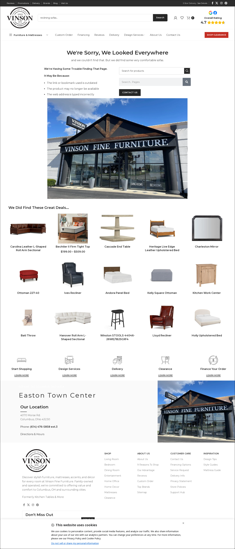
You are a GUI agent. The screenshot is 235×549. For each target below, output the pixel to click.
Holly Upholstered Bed (207, 335)
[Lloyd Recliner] (162, 318)
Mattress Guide (212, 470)
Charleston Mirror (207, 246)
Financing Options (180, 464)
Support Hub (177, 492)
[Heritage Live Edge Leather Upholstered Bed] (162, 229)
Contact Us (176, 459)
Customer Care (180, 453)
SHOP (107, 453)
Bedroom (109, 464)
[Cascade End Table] (117, 229)
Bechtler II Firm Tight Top (73, 246)
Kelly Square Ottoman (162, 292)
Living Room (111, 459)
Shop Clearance (216, 35)
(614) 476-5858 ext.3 (43, 426)
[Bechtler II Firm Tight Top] (73, 229)
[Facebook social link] (212, 3)
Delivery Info (177, 475)
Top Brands (143, 486)
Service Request (179, 470)
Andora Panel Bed (117, 292)
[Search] (187, 71)
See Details (202, 3)
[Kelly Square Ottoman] (162, 275)
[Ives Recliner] (73, 275)
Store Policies (178, 486)
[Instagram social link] (221, 3)
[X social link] (216, 3)
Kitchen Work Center (207, 292)
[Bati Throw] (28, 318)
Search (160, 17)
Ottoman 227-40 (28, 292)
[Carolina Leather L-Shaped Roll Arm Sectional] (28, 229)
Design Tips (210, 459)
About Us (143, 453)
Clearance (109, 497)
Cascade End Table (117, 246)
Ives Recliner (72, 292)
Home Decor (111, 486)
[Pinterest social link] (226, 3)
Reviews (142, 475)
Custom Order (145, 481)
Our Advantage (146, 470)
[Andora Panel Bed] (117, 275)
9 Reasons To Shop (148, 464)
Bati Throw (28, 335)
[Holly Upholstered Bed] (207, 318)
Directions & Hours (32, 434)
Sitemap (142, 492)
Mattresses (110, 492)
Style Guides (211, 464)
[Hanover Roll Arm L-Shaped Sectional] (73, 318)
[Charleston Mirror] (207, 229)
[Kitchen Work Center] (207, 275)
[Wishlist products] (182, 18)
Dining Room (112, 470)
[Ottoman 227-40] (28, 275)
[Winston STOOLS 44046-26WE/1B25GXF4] (117, 318)
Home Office (111, 481)
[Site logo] (20, 17)
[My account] (175, 18)
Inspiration (211, 453)
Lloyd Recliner (162, 335)
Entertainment (112, 475)
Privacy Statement (181, 481)
